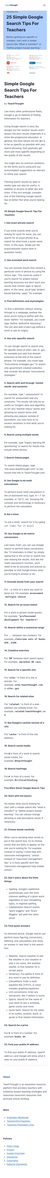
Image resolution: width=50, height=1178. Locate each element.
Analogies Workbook (18, 1117)
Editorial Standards (17, 1164)
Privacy (10, 1149)
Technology (12, 12)
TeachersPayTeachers (18, 1121)
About (6, 1076)
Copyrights (12, 1160)
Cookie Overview (16, 1153)
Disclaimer (12, 1157)
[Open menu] (44, 5)
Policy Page (13, 1146)
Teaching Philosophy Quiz (20, 1124)
